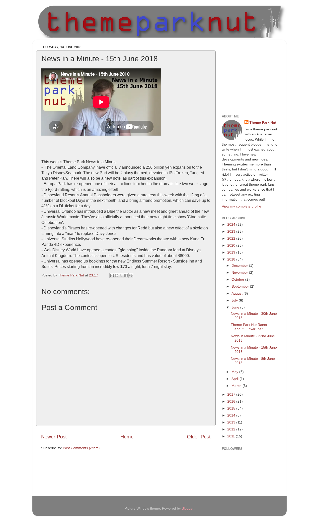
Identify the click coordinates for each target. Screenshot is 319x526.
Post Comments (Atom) (81, 448)
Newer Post (54, 436)
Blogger (188, 508)
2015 (231, 408)
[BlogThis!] (116, 275)
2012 (231, 429)
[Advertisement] (253, 75)
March (237, 386)
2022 (231, 238)
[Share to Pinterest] (130, 275)
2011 (231, 436)
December (240, 265)
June (236, 307)
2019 (231, 252)
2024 (231, 224)
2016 (231, 401)
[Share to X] (121, 275)
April (235, 379)
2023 (231, 231)
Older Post (199, 436)
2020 (231, 245)
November (240, 272)
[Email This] (111, 275)
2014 (231, 415)
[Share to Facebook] (126, 275)
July (235, 300)
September (241, 286)
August (237, 293)
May (235, 372)
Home (127, 436)
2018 (231, 259)
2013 (231, 422)
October (238, 279)
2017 (231, 394)
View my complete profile (241, 206)
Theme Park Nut (262, 122)
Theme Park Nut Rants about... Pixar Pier (249, 327)
